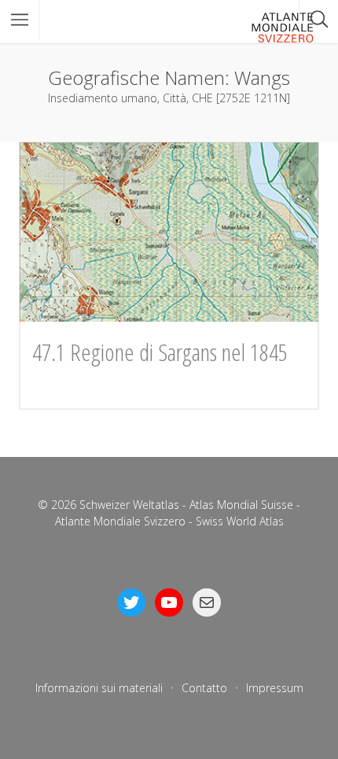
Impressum (274, 687)
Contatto (204, 687)
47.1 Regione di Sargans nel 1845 (160, 352)
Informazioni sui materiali (99, 687)
